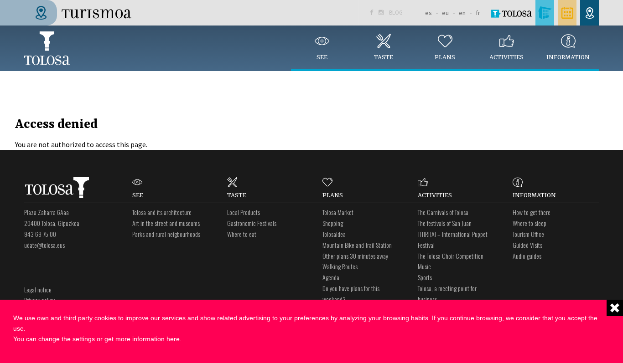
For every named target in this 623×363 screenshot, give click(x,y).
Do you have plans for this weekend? (350, 293)
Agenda (330, 277)
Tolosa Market (337, 212)
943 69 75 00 (40, 234)
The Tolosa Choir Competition (450, 256)
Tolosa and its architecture (162, 212)
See (322, 57)
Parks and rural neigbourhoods (166, 234)
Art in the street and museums (166, 223)
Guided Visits (527, 245)
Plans (445, 57)
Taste (383, 57)
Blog (396, 12)
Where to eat (241, 234)
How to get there (531, 212)
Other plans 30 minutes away (355, 256)
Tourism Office (528, 234)
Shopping (332, 223)
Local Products (243, 212)
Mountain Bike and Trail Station (357, 245)
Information (568, 57)
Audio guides (527, 256)
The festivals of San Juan (445, 223)
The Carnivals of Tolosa (443, 212)
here (173, 339)
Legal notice (38, 289)
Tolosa (47, 48)
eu (445, 13)
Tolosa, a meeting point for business (447, 293)
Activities (506, 57)
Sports (425, 277)
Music (424, 266)
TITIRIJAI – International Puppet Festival (453, 239)
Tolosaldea (334, 234)
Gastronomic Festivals (251, 223)
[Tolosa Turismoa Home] (81, 11)
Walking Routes (340, 266)
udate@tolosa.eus (44, 245)
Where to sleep (529, 223)
